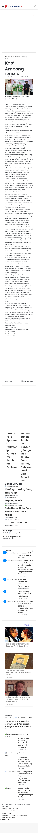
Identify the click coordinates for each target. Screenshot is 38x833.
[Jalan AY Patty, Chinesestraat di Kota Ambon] (10, 598)
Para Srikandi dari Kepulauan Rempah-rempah (24, 582)
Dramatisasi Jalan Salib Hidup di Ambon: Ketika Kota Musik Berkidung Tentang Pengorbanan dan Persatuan (25, 567)
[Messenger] (4, 820)
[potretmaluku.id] (13, 6)
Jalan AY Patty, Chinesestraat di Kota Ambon (24, 594)
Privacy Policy (6, 813)
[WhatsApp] (7, 820)
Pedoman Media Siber (9, 811)
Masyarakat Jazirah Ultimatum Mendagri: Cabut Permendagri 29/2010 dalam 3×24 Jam (25, 777)
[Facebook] (1, 820)
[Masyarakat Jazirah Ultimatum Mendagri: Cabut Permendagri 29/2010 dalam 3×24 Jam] (13, 772)
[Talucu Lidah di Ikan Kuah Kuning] (11, 553)
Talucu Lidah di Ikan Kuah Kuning (24, 554)
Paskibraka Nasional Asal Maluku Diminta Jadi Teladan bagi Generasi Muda (25, 761)
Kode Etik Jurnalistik (8, 817)
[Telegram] (9, 820)
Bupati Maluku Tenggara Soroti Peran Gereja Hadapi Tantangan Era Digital (25, 792)
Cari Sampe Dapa (12, 536)
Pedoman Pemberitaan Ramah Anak (14, 815)
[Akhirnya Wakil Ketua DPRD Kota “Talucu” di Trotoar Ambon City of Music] (16, 602)
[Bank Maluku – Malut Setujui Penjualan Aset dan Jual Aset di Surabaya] (18, 736)
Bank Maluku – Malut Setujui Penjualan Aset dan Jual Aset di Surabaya (25, 742)
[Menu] (3, 7)
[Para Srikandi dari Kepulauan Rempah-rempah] (13, 580)
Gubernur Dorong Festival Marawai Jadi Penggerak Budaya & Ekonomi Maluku (18, 724)
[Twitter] (2, 820)
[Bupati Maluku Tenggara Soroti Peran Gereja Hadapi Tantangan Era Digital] (8, 788)
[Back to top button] (0, 822)
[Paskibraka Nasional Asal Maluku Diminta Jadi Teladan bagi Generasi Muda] (18, 755)
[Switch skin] (35, 7)
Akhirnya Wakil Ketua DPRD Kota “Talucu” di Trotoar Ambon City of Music (25, 607)
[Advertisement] (19, 31)
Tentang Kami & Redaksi (10, 809)
